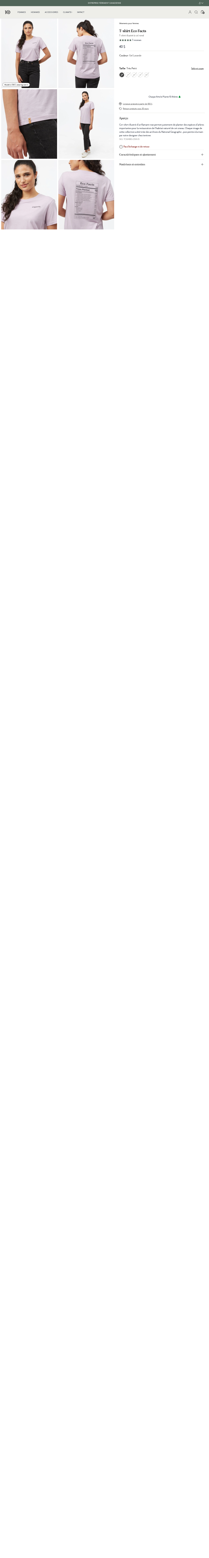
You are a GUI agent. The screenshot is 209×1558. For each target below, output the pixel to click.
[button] (161, 40)
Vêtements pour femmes (129, 23)
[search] (196, 12)
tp (122, 75)
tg (146, 75)
